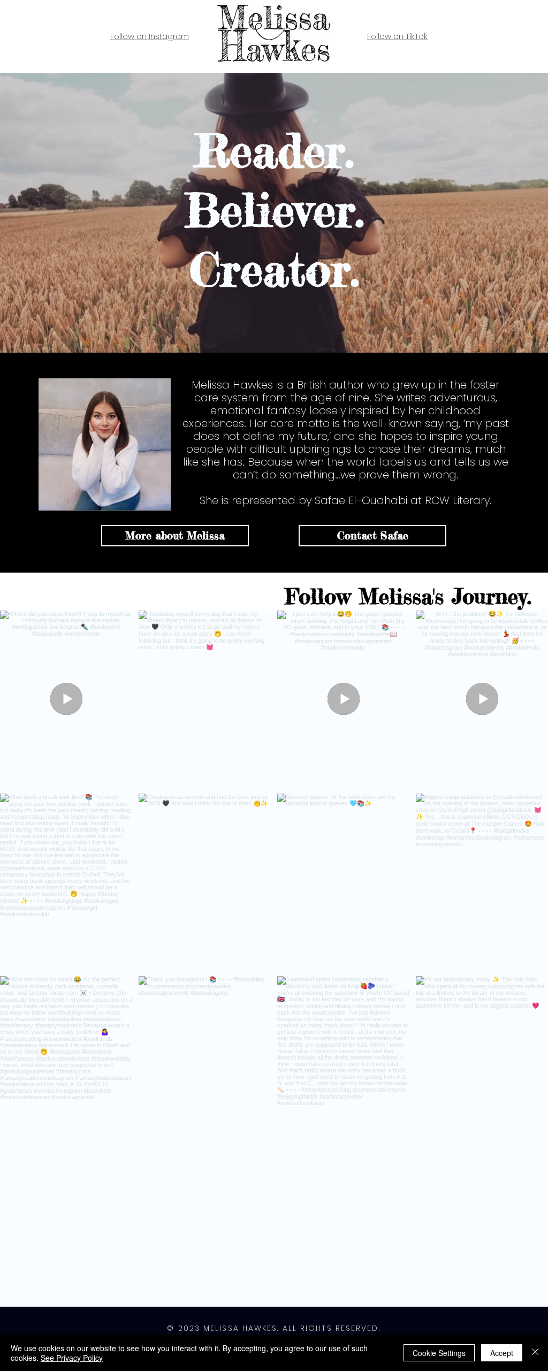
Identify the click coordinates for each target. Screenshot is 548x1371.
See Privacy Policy (72, 1357)
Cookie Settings (439, 1352)
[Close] (535, 1352)
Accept (501, 1352)
